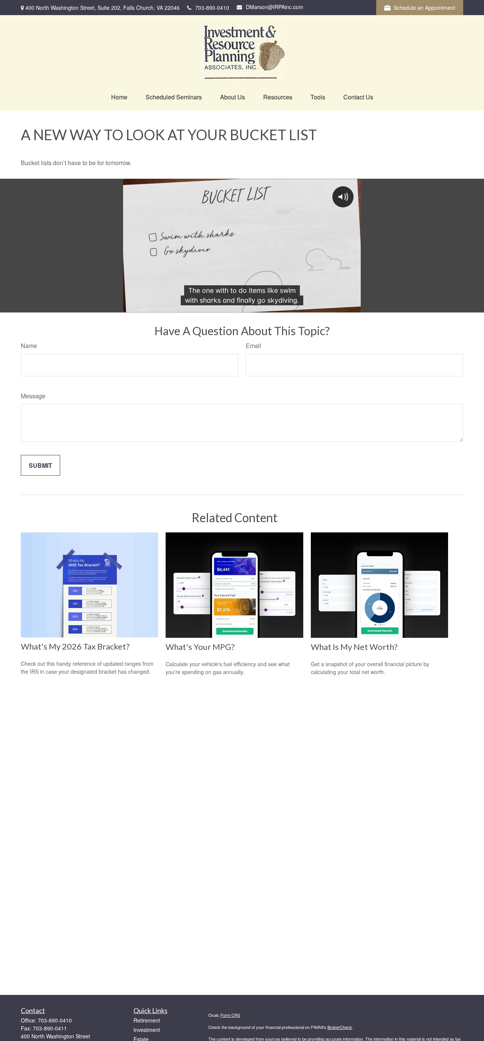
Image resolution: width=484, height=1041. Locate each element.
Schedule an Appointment (424, 7)
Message (33, 395)
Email (253, 345)
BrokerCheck (339, 1027)
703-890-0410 (212, 7)
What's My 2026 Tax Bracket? (75, 646)
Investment (146, 1029)
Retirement (146, 1020)
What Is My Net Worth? (354, 647)
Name (29, 345)
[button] (119, 97)
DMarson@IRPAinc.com (274, 7)
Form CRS (230, 1015)
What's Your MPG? (200, 647)
